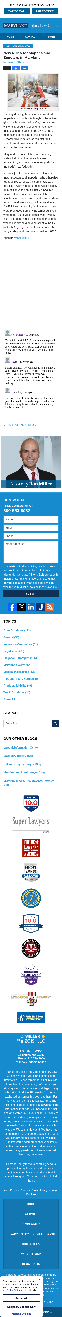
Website (31, 1214)
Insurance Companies (20, 644)
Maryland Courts (17, 664)
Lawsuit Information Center (21, 747)
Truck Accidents (16, 692)
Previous (10, 425)
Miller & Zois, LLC (44, 1302)
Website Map (31, 1254)
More (51, 36)
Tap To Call (17, 11)
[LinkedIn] (31, 607)
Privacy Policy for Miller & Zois (31, 1234)
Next (32, 425)
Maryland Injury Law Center (31, 25)
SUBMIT (31, 593)
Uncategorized (21, 238)
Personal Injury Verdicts (21, 678)
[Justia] (40, 607)
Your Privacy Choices (17, 1190)
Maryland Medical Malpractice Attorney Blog (28, 782)
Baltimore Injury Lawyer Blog (22, 764)
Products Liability (17, 685)
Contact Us (31, 1244)
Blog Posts (31, 1264)
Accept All (21, 1298)
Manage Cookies (21, 1313)
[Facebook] (12, 607)
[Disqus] (31, 283)
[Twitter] (21, 607)
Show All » (10, 699)
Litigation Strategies (20, 658)
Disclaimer (31, 1224)
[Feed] (49, 607)
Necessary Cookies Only (21, 1306)
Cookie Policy (39, 1190)
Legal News (13, 651)
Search (55, 723)
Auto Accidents (17, 630)
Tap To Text (45, 11)
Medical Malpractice (19, 671)
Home (10, 36)
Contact (31, 36)
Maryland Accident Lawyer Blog (24, 772)
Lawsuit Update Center (18, 755)
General (11, 637)
